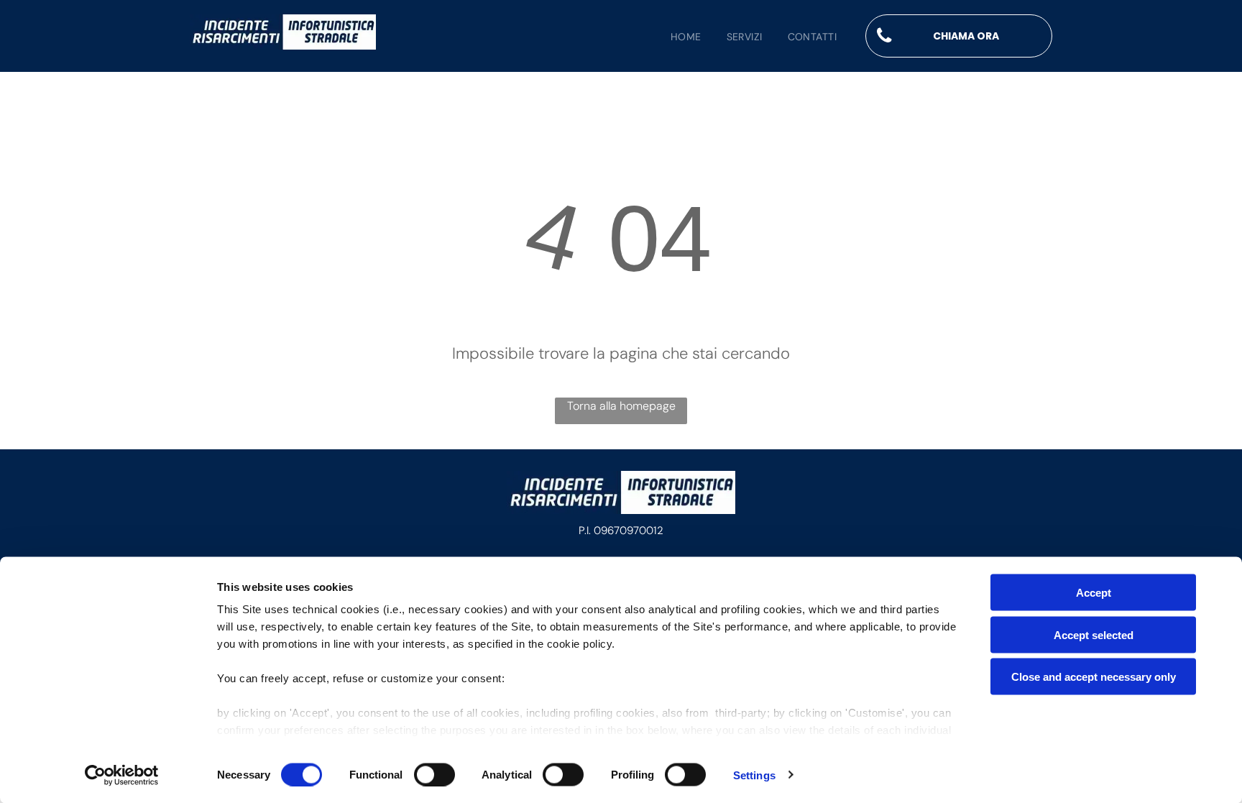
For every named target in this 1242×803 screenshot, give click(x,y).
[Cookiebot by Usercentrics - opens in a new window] (122, 775)
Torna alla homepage (621, 405)
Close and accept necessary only (1093, 677)
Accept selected (1093, 634)
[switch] (434, 774)
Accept (1093, 593)
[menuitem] (673, 37)
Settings (754, 774)
